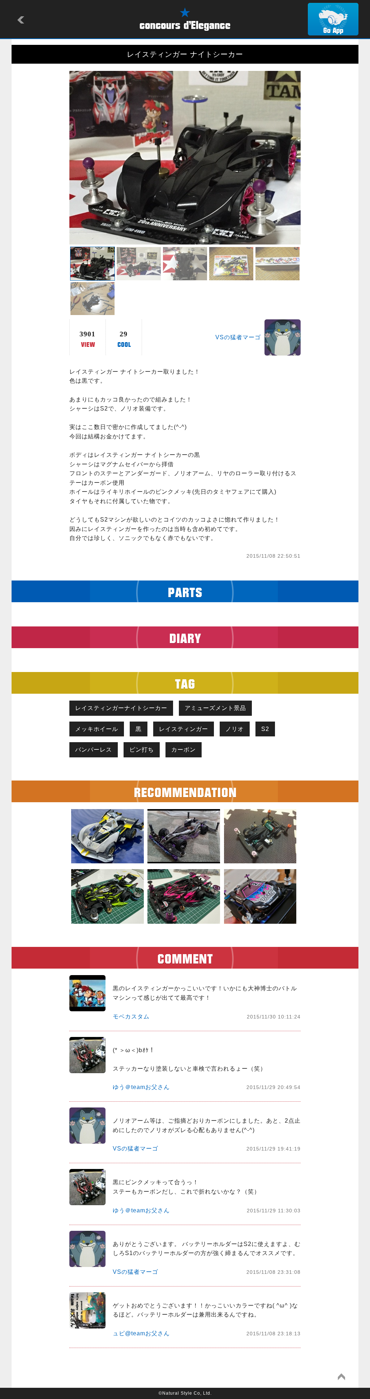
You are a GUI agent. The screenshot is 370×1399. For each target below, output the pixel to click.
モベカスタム (131, 1016)
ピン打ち (141, 750)
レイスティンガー (183, 729)
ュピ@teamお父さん (141, 1333)
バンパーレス (93, 750)
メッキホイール (96, 729)
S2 (265, 729)
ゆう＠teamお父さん (141, 1087)
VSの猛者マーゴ (238, 337)
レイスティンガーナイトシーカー (121, 708)
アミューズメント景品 (215, 708)
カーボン (183, 750)
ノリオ (234, 729)
